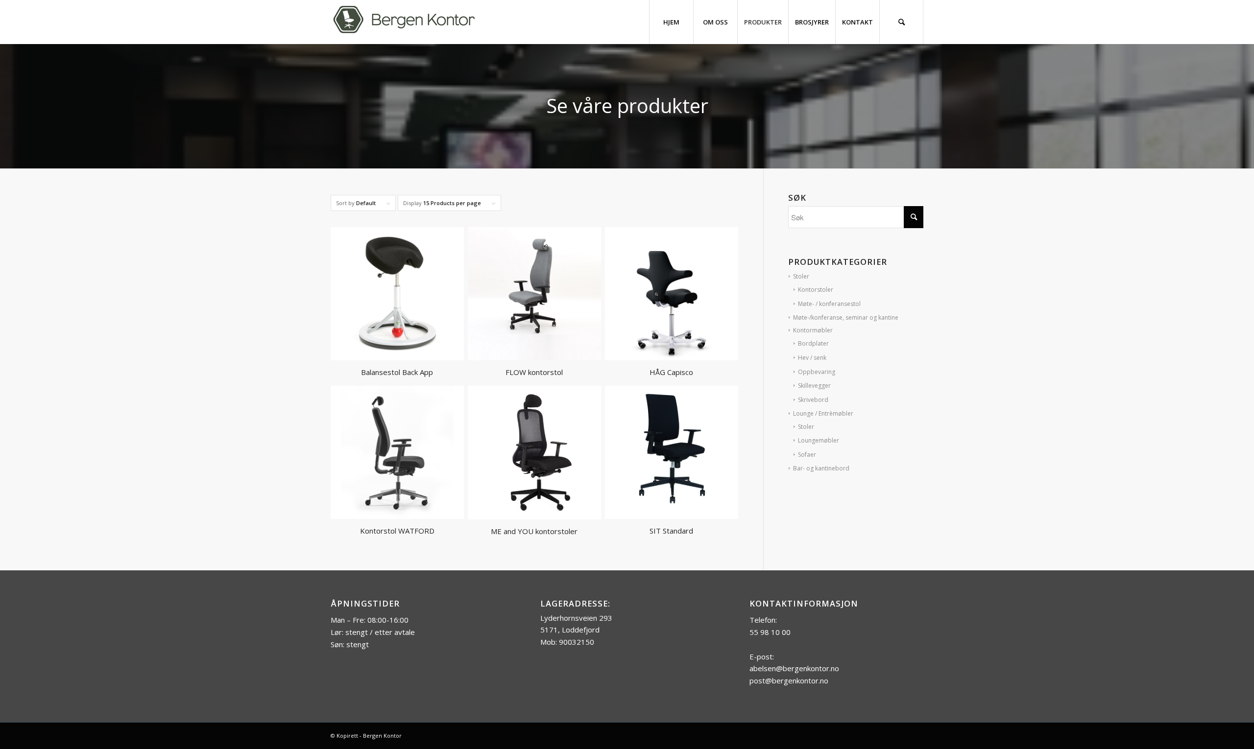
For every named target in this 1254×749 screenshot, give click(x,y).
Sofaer (807, 454)
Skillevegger (814, 385)
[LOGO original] (404, 22)
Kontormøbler (813, 330)
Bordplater (813, 343)
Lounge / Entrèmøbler (823, 413)
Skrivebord (813, 400)
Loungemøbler (818, 440)
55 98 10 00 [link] (770, 632)
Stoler (801, 276)
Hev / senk (812, 357)
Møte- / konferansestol (829, 304)
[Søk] (901, 22)
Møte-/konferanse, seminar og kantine (845, 317)
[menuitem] (671, 22)
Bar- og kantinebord (821, 468)
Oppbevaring (816, 372)
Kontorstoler (815, 289)
